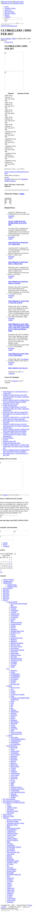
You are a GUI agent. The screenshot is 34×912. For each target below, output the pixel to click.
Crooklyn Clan (15, 614)
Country (13, 693)
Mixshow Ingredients (17, 643)
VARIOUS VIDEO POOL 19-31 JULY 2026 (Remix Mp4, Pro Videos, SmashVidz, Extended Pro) (16, 396)
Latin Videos (10, 854)
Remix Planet (15, 653)
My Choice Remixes (9, 799)
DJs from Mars (15, 684)
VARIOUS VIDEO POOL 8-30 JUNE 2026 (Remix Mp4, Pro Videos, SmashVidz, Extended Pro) (16, 425)
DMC (12, 621)
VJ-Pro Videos (11, 898)
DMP (12, 783)
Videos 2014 (10, 888)
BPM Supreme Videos (13, 828)
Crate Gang (14, 777)
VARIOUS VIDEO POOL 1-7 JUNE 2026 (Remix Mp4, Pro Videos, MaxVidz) (16, 418)
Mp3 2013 (6, 590)
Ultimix (9, 883)
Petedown (14, 713)
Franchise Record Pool (17, 789)
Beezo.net (14, 763)
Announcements (8, 581)
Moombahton (15, 711)
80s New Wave (15, 687)
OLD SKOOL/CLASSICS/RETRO (14, 802)
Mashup (9, 855)
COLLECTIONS (12, 602)
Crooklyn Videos (12, 838)
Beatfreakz (14, 758)
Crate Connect (15, 775)
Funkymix (14, 629)
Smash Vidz (10, 878)
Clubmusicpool (15, 773)
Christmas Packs (12, 585)
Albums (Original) (8, 579)
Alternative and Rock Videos (15, 823)
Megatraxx (14, 641)
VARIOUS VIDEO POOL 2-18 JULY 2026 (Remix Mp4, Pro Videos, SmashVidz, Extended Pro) (16, 408)
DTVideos (10, 843)
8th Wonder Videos (12, 821)
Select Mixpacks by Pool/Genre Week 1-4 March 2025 (18, 263)
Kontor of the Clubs (16, 638)
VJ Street (9, 897)
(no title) (5, 439)
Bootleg (13, 691)
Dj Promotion (15, 615)
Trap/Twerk (14, 729)
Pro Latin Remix (15, 744)
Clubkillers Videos (12, 833)
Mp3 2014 (6, 591)
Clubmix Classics (12, 807)
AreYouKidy (14, 753)
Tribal (12, 730)
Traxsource (14, 662)
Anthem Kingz (15, 751)
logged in (15, 381)
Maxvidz (9, 857)
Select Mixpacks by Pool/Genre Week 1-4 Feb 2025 (18, 282)
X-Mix (13, 667)
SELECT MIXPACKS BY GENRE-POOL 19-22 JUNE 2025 (17, 223)
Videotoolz (10, 893)
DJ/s (8, 669)
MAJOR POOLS (12, 746)
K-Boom (13, 636)
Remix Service (7, 814)
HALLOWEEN (8, 588)
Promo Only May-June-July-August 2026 (15, 412)
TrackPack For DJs (16, 660)
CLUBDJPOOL (12, 830)
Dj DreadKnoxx (15, 675)
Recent (5, 544)
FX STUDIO (11, 849)
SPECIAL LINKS (8, 816)
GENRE (9, 686)
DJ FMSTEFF (15, 677)
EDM (12, 696)
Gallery (10, 217)
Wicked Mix (10, 813)
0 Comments (12, 181)
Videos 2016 (10, 891)
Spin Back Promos (16, 658)
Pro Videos (10, 867)
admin (8, 179)
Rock (8, 876)
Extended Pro (11, 845)
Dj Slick (13, 682)
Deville (13, 672)
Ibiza (12, 705)
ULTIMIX (14, 663)
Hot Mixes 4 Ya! (15, 633)
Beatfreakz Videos (12, 825)
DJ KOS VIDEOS (12, 840)
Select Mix (14, 657)
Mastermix (14, 639)
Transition (14, 727)
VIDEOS (6, 818)
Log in (5, 495)
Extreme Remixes (16, 624)
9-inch (12, 749)
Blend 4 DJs (14, 765)
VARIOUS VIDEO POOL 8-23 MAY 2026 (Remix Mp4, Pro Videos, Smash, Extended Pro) (15, 434)
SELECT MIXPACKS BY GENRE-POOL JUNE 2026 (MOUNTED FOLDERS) (16, 430)
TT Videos (10, 881)
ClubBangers (14, 610)
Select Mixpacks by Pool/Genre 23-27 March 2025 (18, 243)
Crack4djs (14, 612)
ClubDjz (13, 770)
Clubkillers (24, 179)
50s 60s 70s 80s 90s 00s (14, 819)
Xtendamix (10, 902)
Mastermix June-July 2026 (11, 403)
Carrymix (13, 609)
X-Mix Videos (11, 900)
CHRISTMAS (7, 583)
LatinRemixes (15, 742)
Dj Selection (14, 617)
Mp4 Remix (10, 859)
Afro (12, 689)
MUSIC (5, 600)
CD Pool (13, 768)
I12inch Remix (15, 790)
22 (9, 566)
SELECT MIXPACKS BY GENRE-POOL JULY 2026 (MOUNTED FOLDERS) (16, 401)
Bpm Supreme (15, 766)
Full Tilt (13, 627)
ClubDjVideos (11, 831)
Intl (12, 706)
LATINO (9, 735)
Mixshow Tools (15, 645)
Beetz (8, 826)
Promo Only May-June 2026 (11, 443)
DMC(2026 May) (8, 438)
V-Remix (9, 885)
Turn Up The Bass (16, 732)
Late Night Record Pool (18, 792)
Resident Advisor (16, 655)
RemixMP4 (10, 873)
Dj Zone (13, 619)
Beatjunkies (14, 759)
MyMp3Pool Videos (13, 861)
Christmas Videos (12, 586)
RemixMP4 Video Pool (14, 874)
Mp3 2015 (6, 593)
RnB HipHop (15, 722)
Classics (9, 806)
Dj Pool (13, 782)
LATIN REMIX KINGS (18, 739)
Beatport (13, 761)
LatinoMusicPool (16, 741)
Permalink (11, 216)
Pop (8, 866)
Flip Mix (13, 626)
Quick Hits (14, 715)
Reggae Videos (11, 871)
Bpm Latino (14, 737)
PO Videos (10, 864)
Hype (12, 703)
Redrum (13, 717)
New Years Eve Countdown (11, 801)
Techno (13, 725)
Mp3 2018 (6, 598)
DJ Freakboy (14, 679)
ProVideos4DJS (11, 869)
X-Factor (13, 665)
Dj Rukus (13, 681)
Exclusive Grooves (16, 787)
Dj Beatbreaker (15, 674)
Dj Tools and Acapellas (17, 694)
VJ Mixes (10, 895)
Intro (12, 708)
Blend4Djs (14, 607)
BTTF (9, 804)
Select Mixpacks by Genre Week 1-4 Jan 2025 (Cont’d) (18, 302)
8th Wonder (14, 747)
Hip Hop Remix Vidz (13, 852)
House (12, 701)
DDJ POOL (14, 778)
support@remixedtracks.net (9, 26)
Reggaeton (14, 720)
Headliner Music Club (17, 631)
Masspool (13, 794)
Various (9, 886)
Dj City (13, 780)
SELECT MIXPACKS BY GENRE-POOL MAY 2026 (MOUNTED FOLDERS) (16, 450)
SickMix (13, 797)
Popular (5, 543)
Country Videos (11, 835)
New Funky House (16, 646)
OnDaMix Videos (12, 862)
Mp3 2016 (6, 595)
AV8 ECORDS (15, 754)
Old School (10, 809)
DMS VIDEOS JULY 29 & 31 (18, 368)
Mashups (13, 710)
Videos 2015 (10, 890)
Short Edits (14, 723)
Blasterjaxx (14, 670)
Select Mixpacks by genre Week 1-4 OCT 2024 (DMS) (18, 354)
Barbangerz (14, 756)
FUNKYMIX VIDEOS (14, 847)
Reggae (13, 718)
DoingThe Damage (16, 622)
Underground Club (16, 734)
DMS (6, 181)
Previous (7, 42)
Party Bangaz (15, 648)
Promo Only (14, 651)
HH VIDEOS (11, 850)
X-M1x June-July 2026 (10, 405)
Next (11, 42)
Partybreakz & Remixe (17, 650)
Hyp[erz (13, 634)
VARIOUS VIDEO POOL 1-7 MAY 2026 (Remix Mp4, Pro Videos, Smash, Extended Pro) (16, 446)
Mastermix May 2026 (9, 441)
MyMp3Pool (14, 795)
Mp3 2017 (6, 597)
